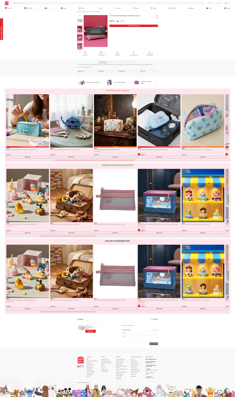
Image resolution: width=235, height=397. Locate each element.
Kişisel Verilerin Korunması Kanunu (121, 367)
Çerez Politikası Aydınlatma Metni (121, 370)
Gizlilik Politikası (119, 375)
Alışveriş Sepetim (105, 371)
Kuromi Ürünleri (134, 367)
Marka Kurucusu (90, 369)
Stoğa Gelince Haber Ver (134, 25)
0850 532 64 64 (149, 362)
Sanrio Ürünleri (134, 366)
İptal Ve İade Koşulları (120, 359)
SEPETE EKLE (28, 157)
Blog (87, 359)
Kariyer (102, 364)
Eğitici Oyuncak (134, 362)
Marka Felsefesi (90, 367)
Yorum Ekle (155, 319)
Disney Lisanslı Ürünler (135, 371)
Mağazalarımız (90, 374)
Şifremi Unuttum (104, 369)
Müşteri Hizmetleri (105, 359)
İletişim (88, 376)
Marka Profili (89, 366)
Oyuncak (132, 359)
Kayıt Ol (103, 367)
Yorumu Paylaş (154, 343)
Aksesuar (84, 11)
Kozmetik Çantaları (96, 11)
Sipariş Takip (118, 377)
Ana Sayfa (79, 11)
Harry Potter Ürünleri (135, 364)
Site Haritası (118, 378)
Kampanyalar (118, 364)
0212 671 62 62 (149, 366)
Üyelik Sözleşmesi (119, 373)
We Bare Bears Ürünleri (135, 369)
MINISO (110, 13)
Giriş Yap (103, 366)
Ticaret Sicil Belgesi (91, 371)
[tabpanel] (117, 69)
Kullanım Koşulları (119, 362)
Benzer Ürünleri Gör (95, 31)
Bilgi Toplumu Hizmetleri (106, 362)
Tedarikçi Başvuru (90, 364)
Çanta (89, 11)
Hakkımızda (89, 362)
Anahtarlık (133, 374)
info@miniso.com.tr (150, 377)
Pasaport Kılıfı (133, 376)
